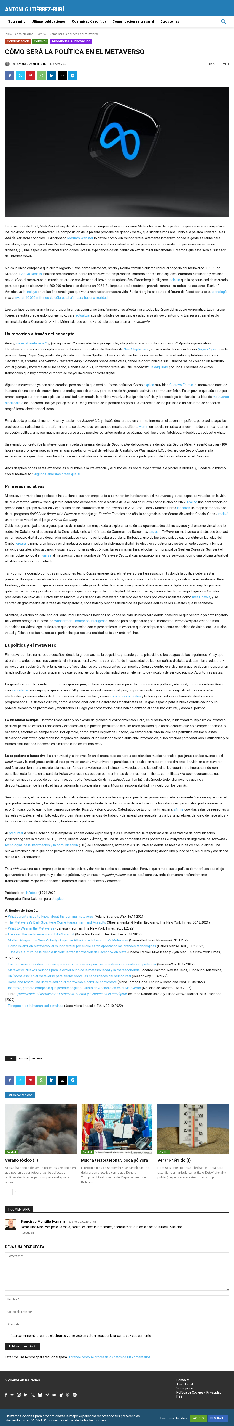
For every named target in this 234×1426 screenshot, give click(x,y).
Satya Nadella (31, 274)
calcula (175, 280)
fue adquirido (158, 367)
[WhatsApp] (41, 75)
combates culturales (125, 696)
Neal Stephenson (136, 349)
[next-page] (15, 1192)
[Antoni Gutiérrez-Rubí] (8, 64)
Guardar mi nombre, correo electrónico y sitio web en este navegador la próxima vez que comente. (81, 1335)
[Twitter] (20, 75)
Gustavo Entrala (181, 385)
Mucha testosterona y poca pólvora (114, 1160)
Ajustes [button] (181, 1418)
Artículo (23, 1058)
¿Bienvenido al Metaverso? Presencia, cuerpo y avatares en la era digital (72, 994)
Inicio (8, 34)
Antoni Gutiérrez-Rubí (32, 64)
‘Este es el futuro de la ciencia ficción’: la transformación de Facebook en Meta (67, 952)
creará (21, 543)
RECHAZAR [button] (218, 1418)
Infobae (31, 893)
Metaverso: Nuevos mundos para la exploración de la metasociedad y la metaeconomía (74, 970)
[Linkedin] (51, 75)
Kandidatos (20, 690)
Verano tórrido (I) (174, 1160)
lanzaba (154, 532)
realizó (192, 502)
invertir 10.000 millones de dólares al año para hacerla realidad (61, 298)
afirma (178, 809)
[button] (223, 21)
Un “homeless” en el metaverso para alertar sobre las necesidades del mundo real (69, 976)
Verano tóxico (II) (21, 1160)
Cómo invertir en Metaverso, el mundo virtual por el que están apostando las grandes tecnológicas (82, 946)
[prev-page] (8, 1192)
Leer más (167, 1418)
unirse (46, 555)
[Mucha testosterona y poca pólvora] (117, 1129)
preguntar (16, 833)
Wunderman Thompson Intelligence (80, 621)
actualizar (82, 315)
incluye (32, 292)
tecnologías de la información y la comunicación (41, 845)
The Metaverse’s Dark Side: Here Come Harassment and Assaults (57, 922)
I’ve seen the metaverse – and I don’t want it (41, 934)
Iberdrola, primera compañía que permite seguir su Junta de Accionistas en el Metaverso (74, 988)
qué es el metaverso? (31, 343)
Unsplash (58, 899)
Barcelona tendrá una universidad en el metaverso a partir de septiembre (62, 982)
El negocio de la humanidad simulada (35, 1006)
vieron (143, 427)
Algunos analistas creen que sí (57, 474)
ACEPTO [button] (198, 1418)
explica (149, 385)
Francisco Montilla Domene (43, 1221)
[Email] (62, 75)
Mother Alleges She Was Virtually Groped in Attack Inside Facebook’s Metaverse (68, 940)
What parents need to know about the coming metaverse (51, 916)
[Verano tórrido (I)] (193, 1129)
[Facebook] (9, 75)
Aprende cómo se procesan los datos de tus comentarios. (109, 1357)
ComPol (41, 34)
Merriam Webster (80, 238)
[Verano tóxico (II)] (41, 1129)
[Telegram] (72, 75)
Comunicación (24, 34)
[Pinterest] (30, 75)
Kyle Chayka (201, 597)
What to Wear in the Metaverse (31, 928)
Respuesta (27, 1232)
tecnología (219, 292)
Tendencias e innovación (70, 41)
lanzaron (183, 508)
